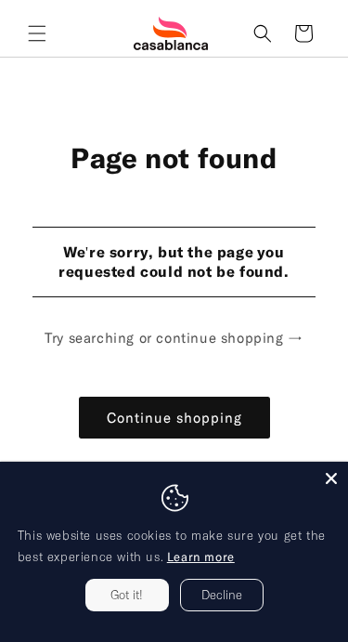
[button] (37, 33)
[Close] (331, 478)
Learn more (201, 556)
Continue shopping (174, 417)
